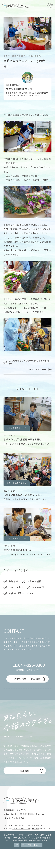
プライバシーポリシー (21, 828)
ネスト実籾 (38, 587)
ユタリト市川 (16, 30)
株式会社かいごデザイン (15, 5)
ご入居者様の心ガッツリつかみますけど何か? (29, 362)
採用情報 (24, 770)
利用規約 (35, 828)
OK (17, 845)
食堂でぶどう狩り (37, 369)
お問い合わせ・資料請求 (27, 679)
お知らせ (13, 581)
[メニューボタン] (50, 6)
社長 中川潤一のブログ (21, 593)
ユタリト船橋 (16, 26)
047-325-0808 (31, 665)
